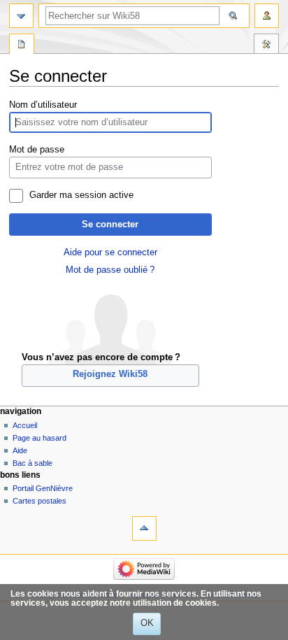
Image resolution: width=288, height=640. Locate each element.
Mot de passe (36, 150)
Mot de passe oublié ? (110, 270)
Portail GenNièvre (43, 488)
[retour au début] (144, 528)
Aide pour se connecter (110, 252)
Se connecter (110, 224)
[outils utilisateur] (266, 15)
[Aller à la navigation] (21, 15)
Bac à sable (32, 463)
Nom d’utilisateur (43, 105)
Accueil (25, 425)
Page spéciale (22, 45)
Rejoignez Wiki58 (110, 374)
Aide (20, 450)
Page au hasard (39, 438)
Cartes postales (39, 501)
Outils (266, 45)
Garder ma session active (81, 195)
